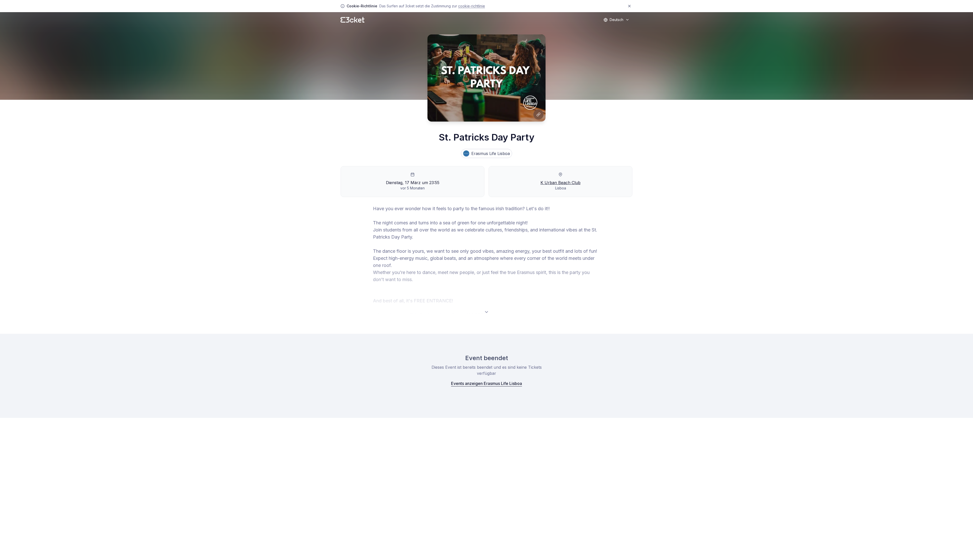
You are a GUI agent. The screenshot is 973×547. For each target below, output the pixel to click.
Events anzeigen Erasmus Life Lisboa (486, 383)
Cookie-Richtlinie (471, 6)
